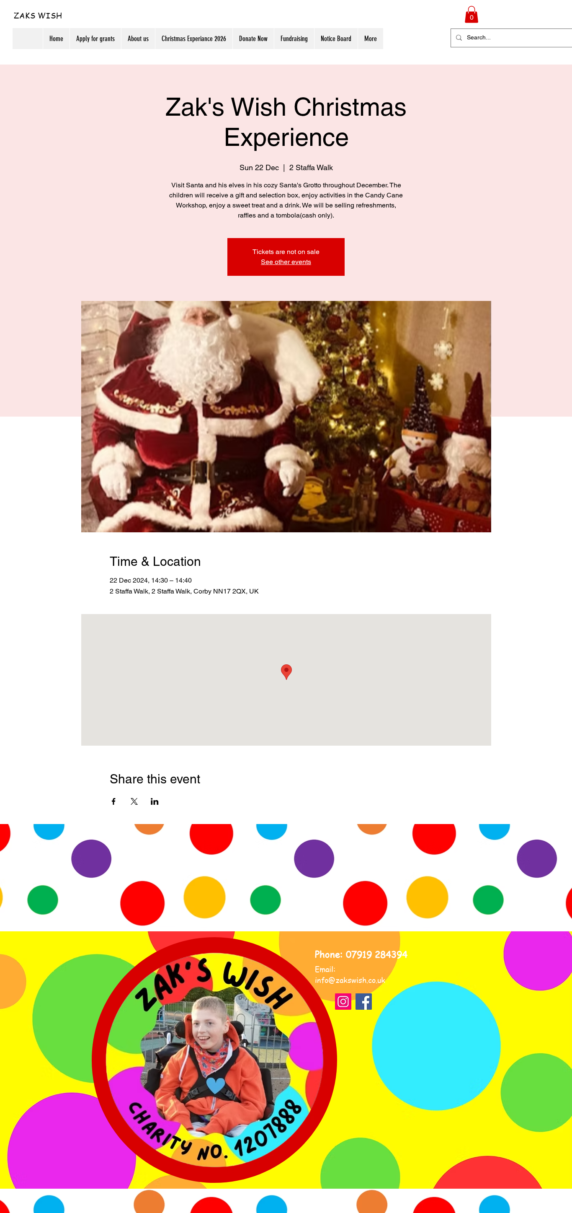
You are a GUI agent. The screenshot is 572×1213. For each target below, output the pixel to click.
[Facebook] (364, 1001)
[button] (471, 14)
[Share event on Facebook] (114, 801)
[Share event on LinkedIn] (155, 801)
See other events (286, 262)
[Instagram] (343, 1001)
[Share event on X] (134, 801)
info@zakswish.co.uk (350, 980)
